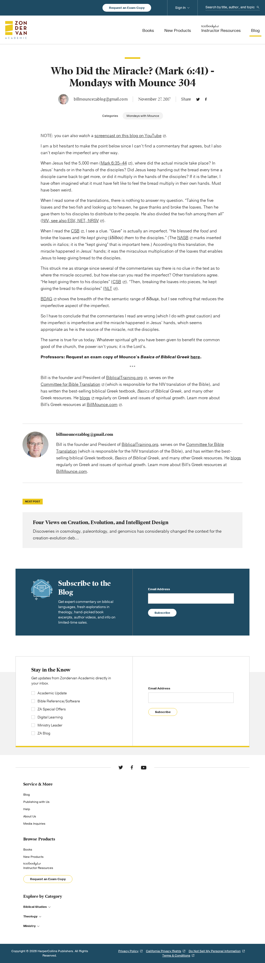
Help (26, 809)
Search (258, 7)
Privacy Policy (128, 951)
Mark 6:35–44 (114, 163)
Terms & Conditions (176, 955)
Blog (26, 795)
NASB (182, 238)
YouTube (143, 767)
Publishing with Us (36, 802)
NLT (108, 288)
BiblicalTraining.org (124, 378)
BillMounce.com (102, 405)
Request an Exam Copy (127, 8)
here (195, 357)
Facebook (206, 99)
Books (27, 849)
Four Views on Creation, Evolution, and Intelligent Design (132, 530)
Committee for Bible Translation (70, 384)
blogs (85, 398)
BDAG (46, 299)
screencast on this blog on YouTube (127, 136)
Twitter (198, 99)
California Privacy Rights (163, 951)
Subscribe (162, 613)
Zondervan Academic (16, 30)
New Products (33, 857)
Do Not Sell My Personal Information (215, 951)
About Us (29, 816)
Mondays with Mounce (143, 116)
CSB (75, 231)
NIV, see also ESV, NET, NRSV (70, 221)
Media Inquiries (34, 824)
